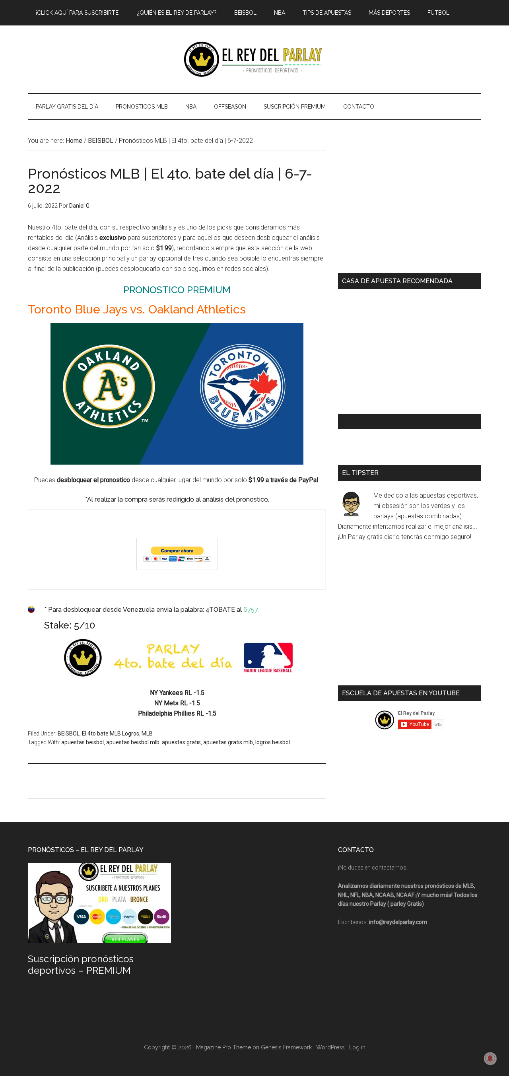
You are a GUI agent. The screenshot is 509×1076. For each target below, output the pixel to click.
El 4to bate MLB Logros (110, 733)
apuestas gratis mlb (228, 742)
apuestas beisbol (82, 742)
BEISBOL (69, 733)
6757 (250, 609)
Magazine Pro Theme (223, 1047)
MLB (147, 733)
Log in (357, 1047)
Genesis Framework (286, 1047)
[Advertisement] (172, 780)
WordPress (330, 1047)
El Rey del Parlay (254, 59)
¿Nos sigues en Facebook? (387, 421)
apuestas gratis (181, 742)
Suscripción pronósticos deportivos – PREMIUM (81, 964)
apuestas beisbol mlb (132, 742)
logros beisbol (272, 742)
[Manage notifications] (490, 1058)
